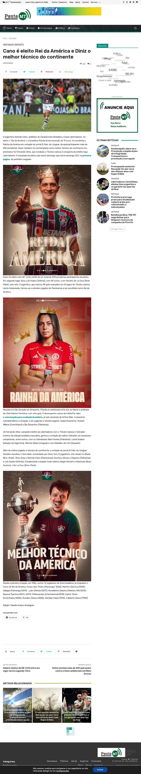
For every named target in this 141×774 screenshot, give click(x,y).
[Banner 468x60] (69, 11)
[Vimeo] (133, 2)
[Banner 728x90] (53, 631)
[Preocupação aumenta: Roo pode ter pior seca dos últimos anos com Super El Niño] (47, 705)
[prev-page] (4, 727)
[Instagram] (127, 2)
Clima (46, 709)
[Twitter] (130, 2)
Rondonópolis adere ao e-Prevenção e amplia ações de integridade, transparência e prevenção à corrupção (17, 715)
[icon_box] (96, 2)
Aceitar (100, 769)
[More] (76, 651)
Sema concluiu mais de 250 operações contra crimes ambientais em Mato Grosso (71, 671)
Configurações (62, 771)
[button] (135, 28)
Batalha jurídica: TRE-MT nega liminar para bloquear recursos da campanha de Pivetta (123, 219)
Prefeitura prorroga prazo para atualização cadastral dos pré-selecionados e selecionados (123, 202)
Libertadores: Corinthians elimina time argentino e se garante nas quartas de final (76, 716)
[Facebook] (123, 2)
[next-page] (9, 727)
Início (5, 38)
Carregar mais (116, 229)
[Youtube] (137, 2)
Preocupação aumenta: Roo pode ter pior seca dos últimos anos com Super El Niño (47, 716)
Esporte (19, 45)
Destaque (13, 38)
